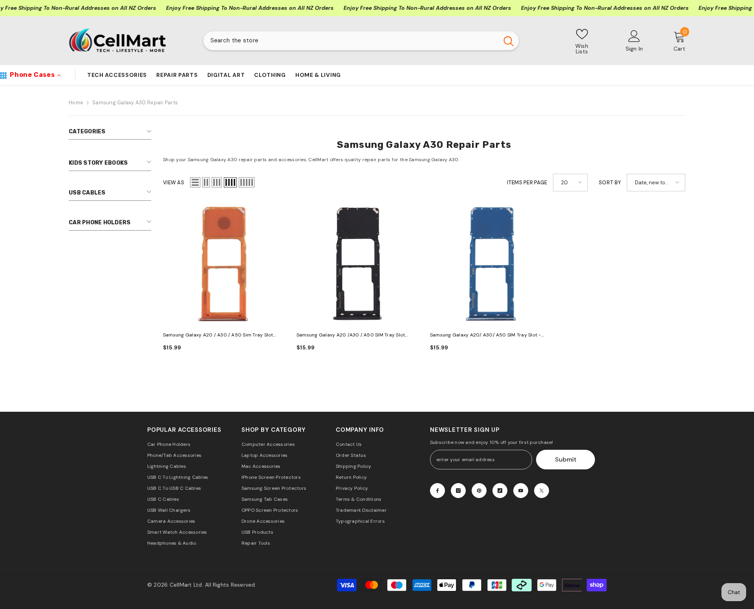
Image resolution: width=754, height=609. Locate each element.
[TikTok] (499, 490)
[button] (195, 182)
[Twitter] (541, 490)
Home (76, 102)
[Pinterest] (479, 490)
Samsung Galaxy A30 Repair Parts (135, 102)
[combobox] (350, 40)
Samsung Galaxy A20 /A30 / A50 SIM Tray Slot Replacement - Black (350, 335)
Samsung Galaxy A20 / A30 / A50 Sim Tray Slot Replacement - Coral (218, 335)
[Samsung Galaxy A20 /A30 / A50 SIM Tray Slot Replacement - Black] (357, 264)
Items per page (527, 182)
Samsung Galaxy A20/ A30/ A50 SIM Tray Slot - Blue (485, 335)
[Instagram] (458, 490)
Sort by (610, 182)
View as (173, 182)
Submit (565, 459)
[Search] (361, 40)
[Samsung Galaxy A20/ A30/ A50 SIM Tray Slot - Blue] (491, 264)
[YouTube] (520, 490)
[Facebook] (437, 490)
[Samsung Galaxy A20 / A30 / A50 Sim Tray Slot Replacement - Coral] (224, 264)
